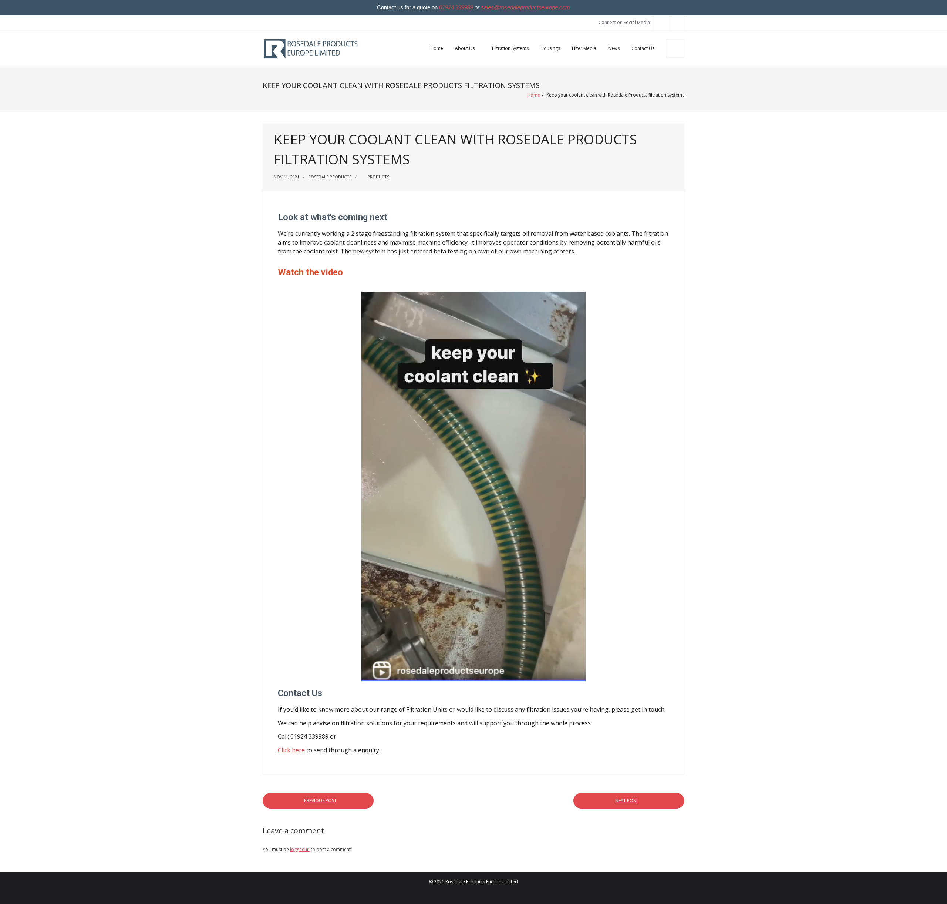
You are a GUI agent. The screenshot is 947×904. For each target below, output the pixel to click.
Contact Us (642, 48)
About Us (465, 48)
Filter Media (584, 48)
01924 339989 (456, 7)
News (614, 48)
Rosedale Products (329, 176)
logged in (300, 849)
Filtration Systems (510, 48)
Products (378, 176)
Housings (550, 48)
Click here (291, 750)
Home (436, 48)
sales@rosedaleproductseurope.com (525, 7)
